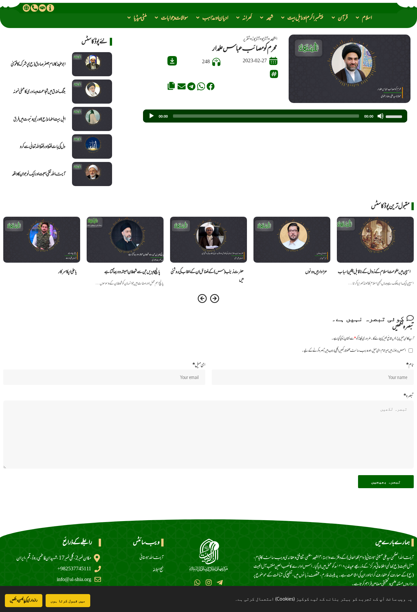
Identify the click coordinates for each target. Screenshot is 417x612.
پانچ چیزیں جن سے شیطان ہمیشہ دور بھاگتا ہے (132, 271)
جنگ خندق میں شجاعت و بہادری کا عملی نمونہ (39, 91)
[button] (363, 17)
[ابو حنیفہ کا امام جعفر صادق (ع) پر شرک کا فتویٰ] (92, 64)
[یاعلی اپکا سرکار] (41, 240)
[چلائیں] (151, 116)
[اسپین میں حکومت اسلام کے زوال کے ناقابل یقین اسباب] (375, 240)
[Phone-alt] (34, 7)
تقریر (246, 39)
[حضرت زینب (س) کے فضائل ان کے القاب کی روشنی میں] (208, 240)
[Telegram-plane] (219, 582)
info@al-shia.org (74, 579)
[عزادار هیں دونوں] (291, 240)
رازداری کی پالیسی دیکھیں (23, 600)
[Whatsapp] (197, 582)
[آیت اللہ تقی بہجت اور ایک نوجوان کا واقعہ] (92, 174)
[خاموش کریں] (380, 116)
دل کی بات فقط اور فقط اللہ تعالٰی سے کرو (42, 146)
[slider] (395, 116)
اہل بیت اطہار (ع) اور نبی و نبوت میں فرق (39, 119)
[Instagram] (208, 582)
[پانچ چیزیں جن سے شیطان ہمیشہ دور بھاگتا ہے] (125, 240)
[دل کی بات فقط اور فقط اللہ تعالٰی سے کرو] (92, 146)
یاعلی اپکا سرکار (67, 271)
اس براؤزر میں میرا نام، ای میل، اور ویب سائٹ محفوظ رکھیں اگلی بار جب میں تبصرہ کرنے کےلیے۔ (354, 350)
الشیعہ (273, 39)
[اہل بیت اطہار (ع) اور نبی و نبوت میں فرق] (92, 119)
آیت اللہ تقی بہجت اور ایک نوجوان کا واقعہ (38, 174)
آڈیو (265, 39)
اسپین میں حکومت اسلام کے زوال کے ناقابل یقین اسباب (374, 271)
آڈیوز (256, 39)
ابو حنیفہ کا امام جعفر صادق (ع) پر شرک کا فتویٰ (38, 64)
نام (410, 365)
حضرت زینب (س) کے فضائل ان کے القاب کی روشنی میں (207, 275)
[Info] (50, 7)
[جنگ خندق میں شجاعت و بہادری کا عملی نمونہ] (92, 92)
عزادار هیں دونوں (316, 271)
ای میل (198, 365)
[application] (275, 116)
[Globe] (26, 7)
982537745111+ (74, 569)
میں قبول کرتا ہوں (67, 600)
